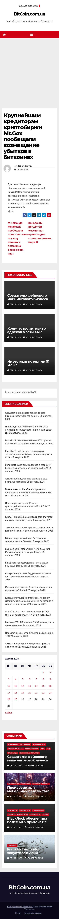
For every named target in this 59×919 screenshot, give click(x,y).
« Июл (8, 712)
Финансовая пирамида (29, 753)
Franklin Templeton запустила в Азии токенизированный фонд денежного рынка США (28, 454)
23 (50, 692)
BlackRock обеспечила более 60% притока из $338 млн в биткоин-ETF (28, 822)
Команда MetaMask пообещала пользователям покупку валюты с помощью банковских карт (18, 238)
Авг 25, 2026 (16, 766)
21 (36, 692)
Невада (27, 744)
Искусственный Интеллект (19, 784)
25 (15, 699)
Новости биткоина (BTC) (18, 814)
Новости (36, 784)
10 (8, 686)
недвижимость (39, 744)
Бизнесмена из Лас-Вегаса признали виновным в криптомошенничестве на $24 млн (28, 492)
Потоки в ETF (35, 814)
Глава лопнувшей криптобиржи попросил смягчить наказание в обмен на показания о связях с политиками (29, 601)
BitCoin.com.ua (29, 14)
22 (43, 692)
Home (17, 913)
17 (8, 692)
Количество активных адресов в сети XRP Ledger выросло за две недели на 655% (27, 333)
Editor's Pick (24, 810)
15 (43, 686)
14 (36, 686)
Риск (43, 749)
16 (50, 686)
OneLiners (12, 845)
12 (22, 686)
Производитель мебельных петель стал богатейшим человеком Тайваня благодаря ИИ (28, 429)
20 (29, 692)
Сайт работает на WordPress (20, 907)
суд (48, 749)
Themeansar (29, 909)
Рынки (45, 814)
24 (8, 699)
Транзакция (12, 753)
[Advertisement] (29, 69)
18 (15, 692)
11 (15, 686)
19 (22, 692)
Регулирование (31, 749)
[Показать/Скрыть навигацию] (31, 35)
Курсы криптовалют (33, 913)
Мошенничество (15, 744)
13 (29, 686)
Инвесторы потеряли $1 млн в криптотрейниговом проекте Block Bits (28, 366)
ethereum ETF (38, 810)
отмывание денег (15, 749)
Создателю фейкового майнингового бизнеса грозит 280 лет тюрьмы (28, 299)
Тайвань (45, 784)
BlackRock (12, 810)
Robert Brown (24, 166)
